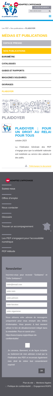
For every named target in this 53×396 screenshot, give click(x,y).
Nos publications (16, 28)
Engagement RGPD (42, 386)
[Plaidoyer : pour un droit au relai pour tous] (6, 128)
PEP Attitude (8, 251)
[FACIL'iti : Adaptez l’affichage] (31, 4)
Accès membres (42, 7)
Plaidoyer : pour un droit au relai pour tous (33, 132)
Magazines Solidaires (14, 77)
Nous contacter (10, 207)
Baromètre (8, 57)
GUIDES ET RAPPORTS (13, 71)
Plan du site (28, 383)
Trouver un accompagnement (17, 226)
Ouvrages (7, 84)
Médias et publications (24, 35)
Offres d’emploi (10, 198)
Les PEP (5, 28)
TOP (47, 392)
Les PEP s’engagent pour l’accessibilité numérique (23, 240)
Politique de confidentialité (19, 386)
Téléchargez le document (39, 166)
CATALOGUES (9, 64)
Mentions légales (43, 383)
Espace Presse (12, 43)
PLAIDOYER (8, 91)
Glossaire (7, 217)
